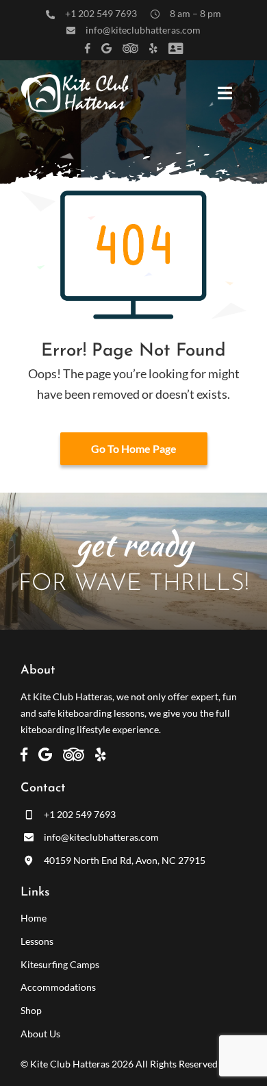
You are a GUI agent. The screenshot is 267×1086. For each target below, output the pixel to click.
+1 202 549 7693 (101, 13)
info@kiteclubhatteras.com (143, 30)
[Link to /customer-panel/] (175, 48)
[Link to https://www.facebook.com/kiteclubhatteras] (87, 48)
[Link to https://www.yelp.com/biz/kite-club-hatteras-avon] (153, 48)
